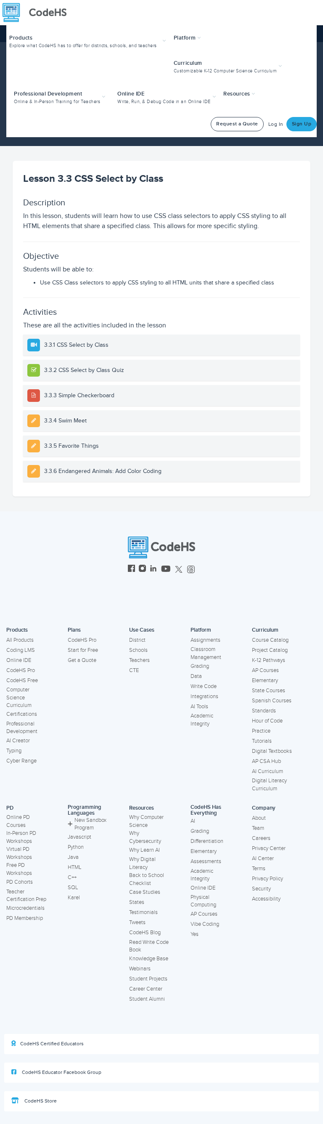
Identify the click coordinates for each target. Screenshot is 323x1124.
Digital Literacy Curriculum (269, 784)
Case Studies (144, 892)
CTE (134, 670)
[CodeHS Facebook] (131, 569)
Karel (74, 897)
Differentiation (207, 841)
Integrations (204, 696)
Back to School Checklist (146, 879)
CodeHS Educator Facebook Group (61, 1072)
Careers (261, 838)
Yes (195, 934)
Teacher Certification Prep (26, 895)
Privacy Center (269, 848)
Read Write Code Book (149, 946)
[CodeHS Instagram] (142, 569)
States (136, 902)
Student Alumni (147, 999)
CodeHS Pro (20, 670)
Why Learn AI (144, 850)
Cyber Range (21, 760)
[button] (88, 40)
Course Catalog (270, 640)
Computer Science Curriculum (19, 697)
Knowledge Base (148, 958)
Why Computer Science (146, 821)
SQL (73, 887)
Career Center (145, 989)
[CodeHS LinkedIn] (153, 569)
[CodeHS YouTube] (166, 569)
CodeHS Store (40, 1101)
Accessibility (266, 898)
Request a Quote (237, 124)
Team (258, 828)
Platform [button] (186, 38)
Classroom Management (206, 653)
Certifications (21, 714)
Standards (264, 710)
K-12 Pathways (268, 660)
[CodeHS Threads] (191, 569)
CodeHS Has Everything (206, 810)
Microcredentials (25, 908)
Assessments (206, 861)
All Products (20, 640)
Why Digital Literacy (142, 863)
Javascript (79, 837)
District (137, 640)
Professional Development (21, 727)
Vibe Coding (205, 924)
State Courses (268, 690)
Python (76, 847)
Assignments (205, 640)
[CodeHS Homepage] (38, 12)
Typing (13, 750)
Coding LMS (20, 650)
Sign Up (302, 124)
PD (9, 808)
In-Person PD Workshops (21, 837)
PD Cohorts (19, 882)
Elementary (265, 680)
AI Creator (18, 740)
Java (73, 857)
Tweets (137, 922)
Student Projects (148, 978)
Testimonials (143, 912)
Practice (261, 731)
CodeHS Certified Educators (52, 1044)
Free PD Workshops (19, 869)
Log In (275, 124)
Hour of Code (267, 720)
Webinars (140, 968)
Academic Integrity (202, 719)
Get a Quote (82, 660)
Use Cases (141, 630)
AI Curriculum (267, 771)
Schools (138, 650)
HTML (75, 867)
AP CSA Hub (266, 761)
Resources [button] (237, 93)
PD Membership (24, 918)
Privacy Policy (267, 878)
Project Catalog (270, 650)
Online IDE (18, 660)
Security (261, 888)
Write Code (204, 686)
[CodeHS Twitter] (179, 569)
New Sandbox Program (90, 824)
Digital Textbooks (272, 751)
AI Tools (199, 706)
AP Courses (265, 670)
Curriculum (265, 630)
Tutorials (262, 741)
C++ (72, 877)
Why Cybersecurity (145, 837)
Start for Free (83, 650)
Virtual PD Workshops (19, 853)
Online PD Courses (18, 821)
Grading (200, 666)
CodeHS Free (22, 680)
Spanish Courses (271, 700)
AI (193, 821)
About (259, 818)
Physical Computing (203, 901)
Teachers (139, 660)
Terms (258, 868)
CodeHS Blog (145, 932)
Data (196, 676)
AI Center (263, 858)
